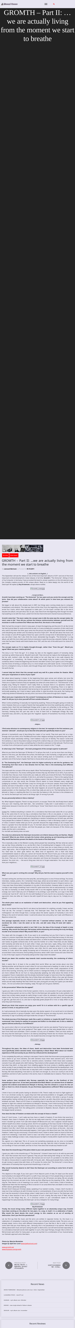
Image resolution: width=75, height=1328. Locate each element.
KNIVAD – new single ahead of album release (18, 1305)
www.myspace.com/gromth (11, 1249)
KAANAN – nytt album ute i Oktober (15, 1300)
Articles (5, 555)
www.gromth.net (8, 1247)
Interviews (13, 555)
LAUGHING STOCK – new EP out (13, 1295)
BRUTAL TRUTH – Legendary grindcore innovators (20, 1266)
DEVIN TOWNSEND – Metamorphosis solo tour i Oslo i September (24, 1290)
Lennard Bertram (10, 569)
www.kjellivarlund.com (29, 1244)
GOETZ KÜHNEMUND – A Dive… (54, 1266)
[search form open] (54, 4)
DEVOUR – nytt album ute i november (15, 1310)
